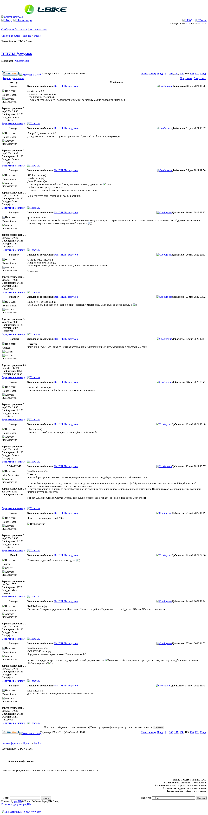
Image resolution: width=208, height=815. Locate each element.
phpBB (18, 801)
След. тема (200, 78)
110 (192, 73)
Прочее (27, 35)
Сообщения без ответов (14, 29)
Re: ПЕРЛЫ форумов (66, 86)
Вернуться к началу (13, 123)
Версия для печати (13, 78)
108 (181, 73)
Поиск (203, 20)
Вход (8, 20)
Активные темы (38, 29)
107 (176, 73)
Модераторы (22, 60)
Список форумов (10, 35)
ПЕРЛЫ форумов (16, 54)
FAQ (189, 20)
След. (203, 73)
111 (197, 73)
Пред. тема (186, 78)
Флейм (37, 35)
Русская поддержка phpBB (16, 804)
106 (171, 73)
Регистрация (24, 20)
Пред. (160, 73)
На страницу (148, 73)
